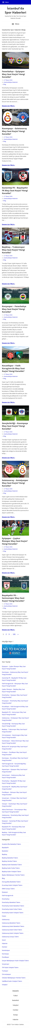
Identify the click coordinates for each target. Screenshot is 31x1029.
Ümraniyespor (6, 974)
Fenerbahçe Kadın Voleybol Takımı (12, 913)
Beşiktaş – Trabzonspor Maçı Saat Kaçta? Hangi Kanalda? (13, 250)
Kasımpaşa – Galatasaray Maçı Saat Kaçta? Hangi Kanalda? (14, 131)
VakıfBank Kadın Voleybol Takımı (12, 981)
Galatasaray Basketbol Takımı (11, 923)
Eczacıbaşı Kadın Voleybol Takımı (12, 885)
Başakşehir (5, 847)
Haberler (5, 943)
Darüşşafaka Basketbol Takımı (11, 882)
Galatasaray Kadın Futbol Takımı (12, 930)
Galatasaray (5, 919)
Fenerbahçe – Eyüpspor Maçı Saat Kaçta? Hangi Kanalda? (13, 74)
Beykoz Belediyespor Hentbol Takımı (13, 875)
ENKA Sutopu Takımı (8, 889)
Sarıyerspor (5, 964)
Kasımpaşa (5, 954)
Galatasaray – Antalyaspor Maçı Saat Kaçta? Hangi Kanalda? (15, 483)
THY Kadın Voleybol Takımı (10, 967)
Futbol (4, 916)
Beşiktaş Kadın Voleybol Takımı (11, 871)
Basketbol (5, 851)
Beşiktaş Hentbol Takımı (9, 861)
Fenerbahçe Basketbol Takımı (11, 902)
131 (14, 634)
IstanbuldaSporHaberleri (11, 82)
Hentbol (4, 947)
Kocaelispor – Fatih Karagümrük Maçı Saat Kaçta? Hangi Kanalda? (13, 368)
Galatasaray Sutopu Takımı (10, 937)
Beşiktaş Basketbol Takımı (10, 858)
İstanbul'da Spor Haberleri (15, 10)
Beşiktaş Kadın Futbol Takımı (11, 868)
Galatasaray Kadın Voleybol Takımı (12, 933)
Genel (4, 940)
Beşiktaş (4, 854)
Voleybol (4, 985)
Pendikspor (5, 957)
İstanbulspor (6, 950)
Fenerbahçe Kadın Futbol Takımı (12, 909)
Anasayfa (15, 991)
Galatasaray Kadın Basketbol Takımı (13, 926)
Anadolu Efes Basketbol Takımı (11, 844)
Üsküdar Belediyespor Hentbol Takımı (13, 978)
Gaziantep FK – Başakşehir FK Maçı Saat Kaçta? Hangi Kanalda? (15, 190)
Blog (4, 84)
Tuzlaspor (5, 971)
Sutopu (15, 1015)
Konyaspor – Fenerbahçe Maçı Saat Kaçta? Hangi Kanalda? (14, 309)
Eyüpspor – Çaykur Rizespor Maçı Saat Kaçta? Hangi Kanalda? (15, 541)
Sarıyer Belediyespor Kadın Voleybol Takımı (15, 961)
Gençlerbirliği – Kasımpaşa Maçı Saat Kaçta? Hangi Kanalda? (15, 426)
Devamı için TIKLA (8, 106)
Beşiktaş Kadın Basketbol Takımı (12, 865)
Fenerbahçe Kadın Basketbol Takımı (13, 906)
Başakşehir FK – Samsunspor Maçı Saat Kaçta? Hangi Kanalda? (13, 598)
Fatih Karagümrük (7, 895)
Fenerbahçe (5, 899)
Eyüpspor (5, 892)
